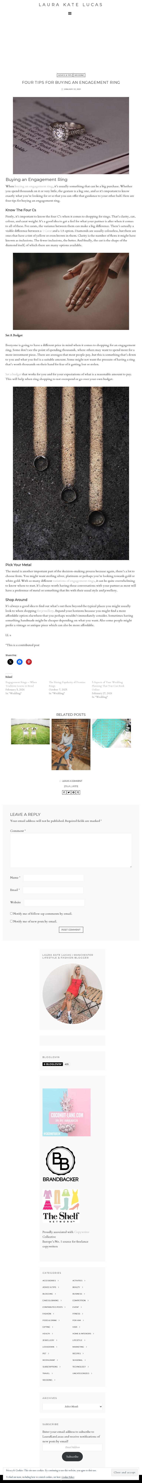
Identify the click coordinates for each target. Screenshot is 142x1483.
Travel (46, 1373)
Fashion (47, 1314)
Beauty (76, 1287)
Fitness (76, 1314)
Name (15, 878)
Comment (18, 831)
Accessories (49, 1280)
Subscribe (72, 1457)
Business (77, 1294)
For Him (76, 1320)
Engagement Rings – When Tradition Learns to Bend (21, 684)
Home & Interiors (81, 1333)
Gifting (46, 1327)
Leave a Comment (72, 781)
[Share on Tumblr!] (78, 792)
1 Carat (47, 231)
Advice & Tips (65, 75)
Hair (74, 1327)
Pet (44, 1353)
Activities (77, 1280)
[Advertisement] (71, 45)
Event (75, 1307)
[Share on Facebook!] (64, 792)
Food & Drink (50, 1320)
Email (15, 890)
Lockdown (48, 1347)
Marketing (78, 1347)
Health (46, 1333)
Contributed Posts (52, 1307)
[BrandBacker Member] (61, 1182)
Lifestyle (77, 1340)
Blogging (48, 1294)
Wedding (79, 75)
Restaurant (49, 1360)
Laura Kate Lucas (71, 4)
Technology (79, 1367)
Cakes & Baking (51, 1300)
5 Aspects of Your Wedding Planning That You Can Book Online (108, 685)
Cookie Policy (68, 1477)
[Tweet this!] (69, 792)
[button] (71, 13)
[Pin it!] (73, 792)
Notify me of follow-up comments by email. (42, 914)
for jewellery (45, 611)
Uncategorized (80, 1373)
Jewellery (48, 1340)
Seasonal (77, 1360)
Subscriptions (50, 1367)
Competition (79, 1300)
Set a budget (13, 374)
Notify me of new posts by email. (35, 921)
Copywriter (81, 1232)
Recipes (76, 1353)
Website (15, 902)
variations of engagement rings (73, 581)
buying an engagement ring (34, 186)
